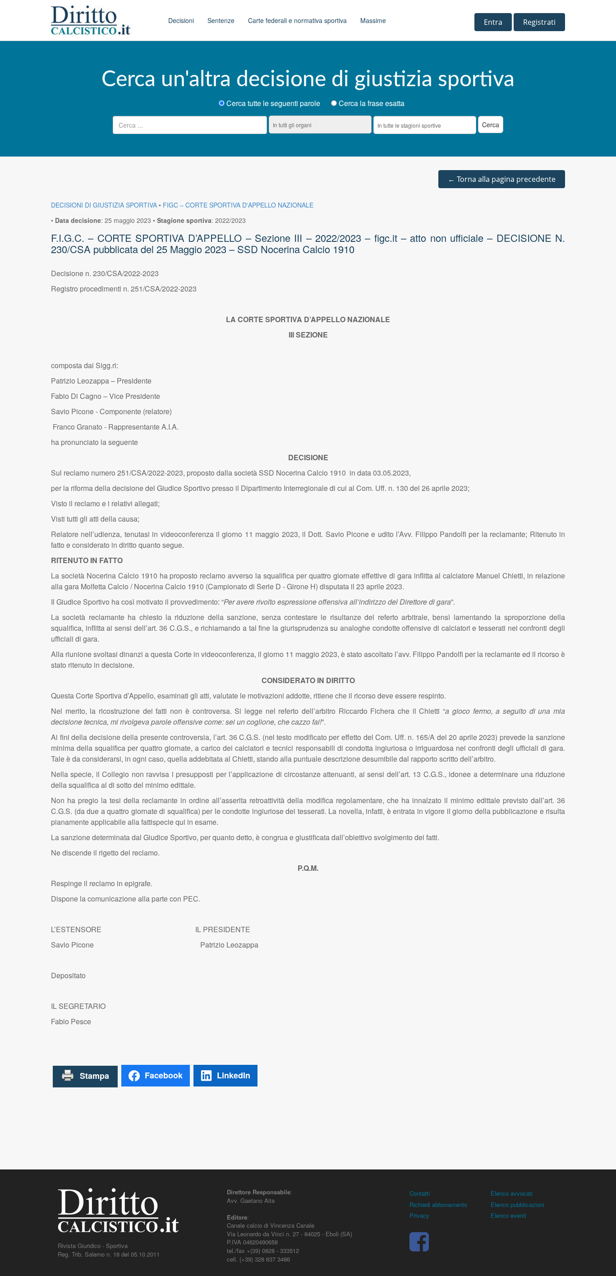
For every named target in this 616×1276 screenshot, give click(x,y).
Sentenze (220, 20)
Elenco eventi (508, 1215)
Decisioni (181, 20)
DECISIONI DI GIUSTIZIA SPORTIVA (104, 204)
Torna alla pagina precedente (502, 179)
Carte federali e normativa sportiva (297, 20)
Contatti (419, 1193)
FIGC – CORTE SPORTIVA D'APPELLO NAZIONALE (238, 204)
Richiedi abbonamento (438, 1204)
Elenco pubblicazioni (517, 1204)
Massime (373, 20)
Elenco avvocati (512, 1193)
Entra (493, 22)
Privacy (419, 1215)
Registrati (539, 22)
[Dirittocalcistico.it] (102, 20)
